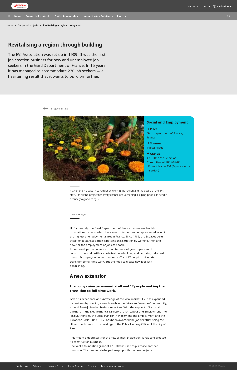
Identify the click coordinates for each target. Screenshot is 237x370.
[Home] (9, 16)
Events (121, 16)
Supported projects (38, 16)
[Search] (228, 16)
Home (10, 25)
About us (193, 6)
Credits (92, 366)
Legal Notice (75, 366)
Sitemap (37, 366)
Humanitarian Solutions (98, 16)
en (205, 6)
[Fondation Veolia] (19, 6)
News (17, 16)
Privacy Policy (55, 366)
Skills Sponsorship (66, 16)
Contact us (22, 366)
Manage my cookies (112, 366)
